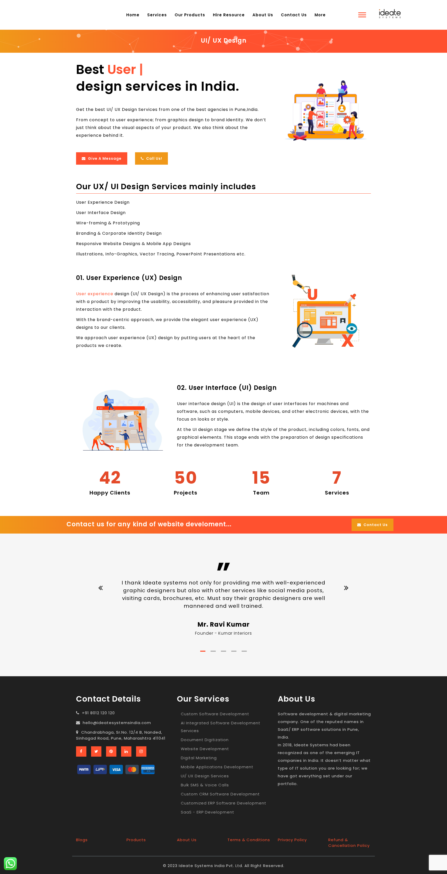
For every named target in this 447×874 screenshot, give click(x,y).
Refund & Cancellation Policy (349, 842)
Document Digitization (205, 739)
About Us (262, 15)
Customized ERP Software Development (223, 803)
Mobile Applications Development (217, 767)
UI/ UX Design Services (205, 776)
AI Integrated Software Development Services (220, 726)
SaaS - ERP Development (207, 812)
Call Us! (153, 158)
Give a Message (104, 158)
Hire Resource (229, 15)
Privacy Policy (292, 839)
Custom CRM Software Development (220, 794)
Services (157, 15)
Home (132, 15)
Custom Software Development (215, 714)
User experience (94, 294)
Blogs (82, 839)
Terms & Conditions (248, 839)
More (320, 15)
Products (136, 839)
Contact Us (294, 15)
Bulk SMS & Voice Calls (205, 785)
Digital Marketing (199, 758)
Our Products (190, 15)
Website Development (205, 748)
